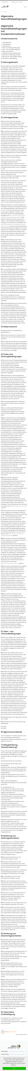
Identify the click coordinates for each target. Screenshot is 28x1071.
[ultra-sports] (4, 6)
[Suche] (24, 2)
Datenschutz (9, 1061)
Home (2, 11)
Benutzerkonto (5, 2)
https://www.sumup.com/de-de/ (10, 563)
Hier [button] (11, 1063)
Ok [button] (14, 1068)
